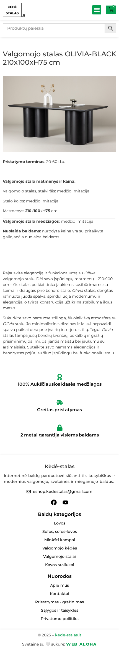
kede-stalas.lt (68, 635)
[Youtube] (65, 502)
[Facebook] (54, 502)
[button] (96, 9)
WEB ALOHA (81, 644)
